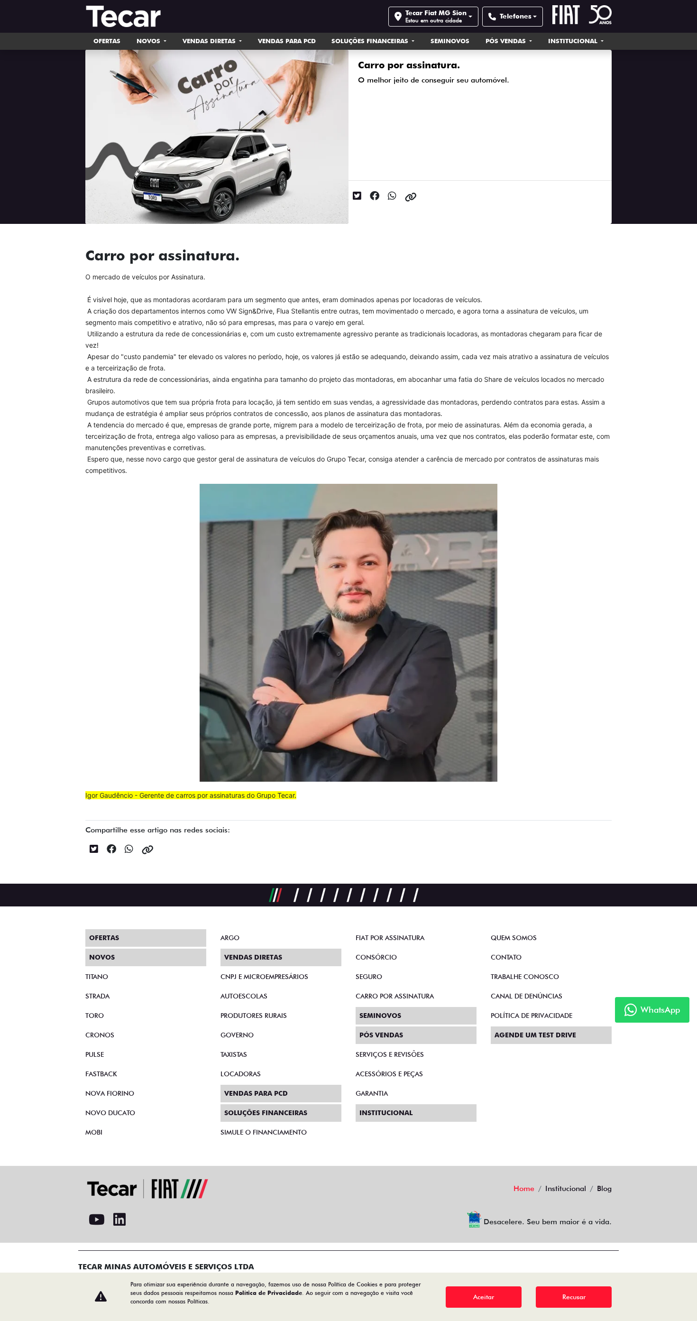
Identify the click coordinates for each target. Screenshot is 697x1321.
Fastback (101, 1074)
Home (524, 1188)
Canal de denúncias (526, 996)
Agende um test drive (535, 1035)
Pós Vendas (507, 41)
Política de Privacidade (268, 1292)
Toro (94, 1015)
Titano (96, 976)
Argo (229, 938)
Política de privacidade (531, 1015)
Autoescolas (243, 996)
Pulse (94, 1054)
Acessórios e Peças (389, 1074)
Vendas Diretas (210, 41)
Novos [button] (149, 41)
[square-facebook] (165, 1220)
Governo (237, 1035)
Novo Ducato (110, 1113)
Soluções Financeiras (370, 41)
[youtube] (96, 1220)
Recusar (574, 1297)
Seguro (369, 976)
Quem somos (514, 938)
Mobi (93, 1132)
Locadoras (240, 1074)
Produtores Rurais (253, 1015)
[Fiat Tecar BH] (125, 16)
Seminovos (450, 41)
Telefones (516, 16)
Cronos (99, 1035)
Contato (506, 957)
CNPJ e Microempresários (264, 976)
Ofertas (106, 41)
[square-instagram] (142, 1220)
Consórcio (376, 957)
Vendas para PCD (287, 41)
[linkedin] (119, 1220)
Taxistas (233, 1054)
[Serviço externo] (187, 1220)
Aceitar (483, 1297)
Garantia (372, 1093)
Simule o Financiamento (263, 1132)
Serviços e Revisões (390, 1054)
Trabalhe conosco (525, 976)
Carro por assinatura (395, 996)
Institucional (573, 41)
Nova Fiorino (109, 1093)
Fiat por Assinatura (390, 938)
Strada (97, 996)
